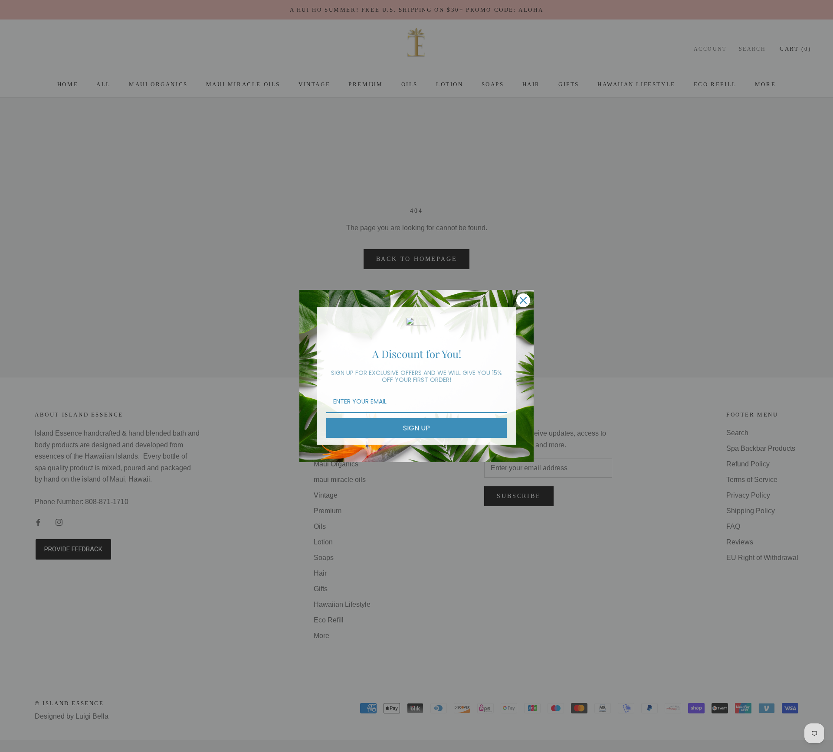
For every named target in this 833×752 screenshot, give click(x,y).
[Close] (523, 300)
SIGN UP (416, 428)
